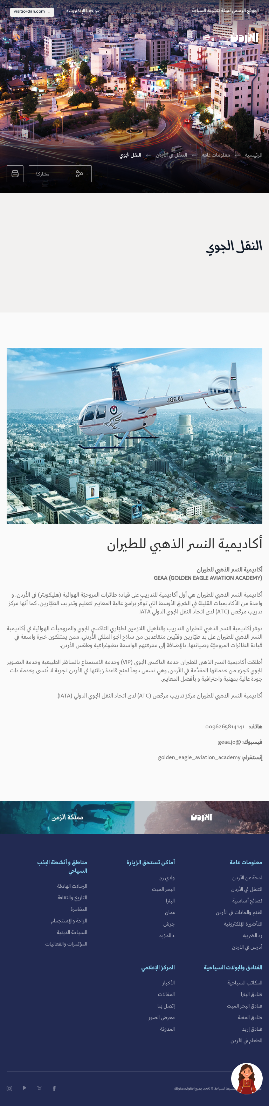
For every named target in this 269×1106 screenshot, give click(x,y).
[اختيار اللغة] (17, 37)
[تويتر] (39, 1088)
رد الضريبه (252, 936)
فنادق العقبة (250, 1018)
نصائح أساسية (247, 901)
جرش (169, 924)
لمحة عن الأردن (247, 878)
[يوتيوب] (24, 1088)
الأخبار (169, 983)
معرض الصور (162, 1018)
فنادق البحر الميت (244, 1006)
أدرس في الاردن (247, 947)
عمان (170, 912)
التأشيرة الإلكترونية (243, 924)
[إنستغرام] (9, 1088)
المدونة (167, 1029)
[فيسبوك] (54, 1088)
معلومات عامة (216, 155)
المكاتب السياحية (244, 983)
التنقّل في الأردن (171, 155)
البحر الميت (163, 889)
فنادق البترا (251, 994)
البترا (170, 901)
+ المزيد (167, 936)
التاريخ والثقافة (72, 898)
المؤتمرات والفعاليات (66, 944)
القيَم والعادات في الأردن (239, 912)
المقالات (166, 994)
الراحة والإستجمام (69, 921)
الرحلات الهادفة (72, 886)
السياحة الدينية (72, 932)
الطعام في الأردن (246, 1041)
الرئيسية (253, 155)
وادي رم (167, 878)
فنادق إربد (252, 1029)
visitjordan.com (29, 11)
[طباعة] (15, 173)
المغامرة (78, 909)
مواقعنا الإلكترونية (82, 11)
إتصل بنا (166, 1006)
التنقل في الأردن (246, 889)
